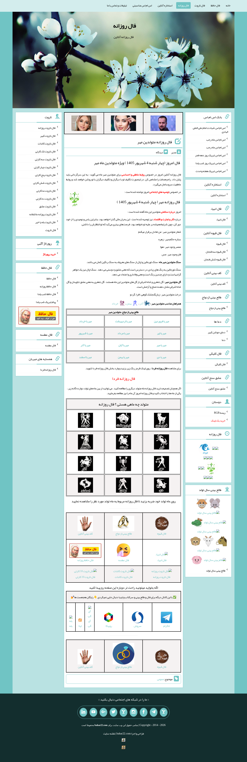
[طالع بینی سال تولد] (208, 533)
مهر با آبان (123, 345)
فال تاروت (200, 5)
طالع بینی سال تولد (215, 570)
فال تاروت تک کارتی (45, 151)
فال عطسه (50, 345)
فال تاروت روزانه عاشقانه (42, 214)
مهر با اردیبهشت (123, 321)
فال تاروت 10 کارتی (85, 577)
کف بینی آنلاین (218, 283)
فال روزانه (183, 5)
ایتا (80, 625)
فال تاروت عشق (47, 206)
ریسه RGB (219, 412)
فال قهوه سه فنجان (215, 251)
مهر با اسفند (85, 357)
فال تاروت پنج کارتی (45, 175)
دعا (223, 340)
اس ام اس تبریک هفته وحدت (210, 171)
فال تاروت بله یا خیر (45, 222)
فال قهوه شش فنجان (214, 259)
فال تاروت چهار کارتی (45, 167)
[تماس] (123, 712)
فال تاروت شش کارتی (44, 182)
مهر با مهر (161, 345)
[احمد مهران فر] (163, 124)
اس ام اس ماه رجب (215, 139)
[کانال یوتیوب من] (93, 712)
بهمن (129, 303)
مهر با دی (161, 357)
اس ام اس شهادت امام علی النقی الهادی (210, 129)
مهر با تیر (161, 333)
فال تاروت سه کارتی (45, 159)
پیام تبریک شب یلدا (46, 302)
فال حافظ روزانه (48, 286)
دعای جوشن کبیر (216, 332)
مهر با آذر (85, 345)
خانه (228, 5)
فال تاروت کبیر (48, 135)
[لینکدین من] (83, 712)
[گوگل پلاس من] (103, 712)
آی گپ (89, 623)
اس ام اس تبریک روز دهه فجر (210, 155)
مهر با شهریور (85, 333)
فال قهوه (220, 243)
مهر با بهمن (123, 357)
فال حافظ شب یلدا (46, 294)
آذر (142, 303)
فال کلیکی (220, 364)
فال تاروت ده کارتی (46, 198)
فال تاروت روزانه (161, 577)
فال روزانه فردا (48, 369)
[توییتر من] (113, 712)
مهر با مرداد (124, 333)
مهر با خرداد (85, 321)
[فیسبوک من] (143, 712)
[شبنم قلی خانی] (83, 124)
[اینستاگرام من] (133, 712)
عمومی (160, 679)
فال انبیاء (161, 560)
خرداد (115, 303)
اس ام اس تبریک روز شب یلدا (210, 163)
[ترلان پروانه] (123, 124)
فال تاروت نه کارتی (46, 190)
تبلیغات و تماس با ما (117, 5)
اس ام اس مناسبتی (142, 5)
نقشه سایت (109, 733)
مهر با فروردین (161, 321)
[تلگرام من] (153, 712)
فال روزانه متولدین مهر (154, 142)
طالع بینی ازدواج (217, 308)
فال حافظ (215, 5)
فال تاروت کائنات (123, 577)
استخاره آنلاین (165, 5)
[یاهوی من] (163, 712)
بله (70, 625)
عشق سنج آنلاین (216, 388)
